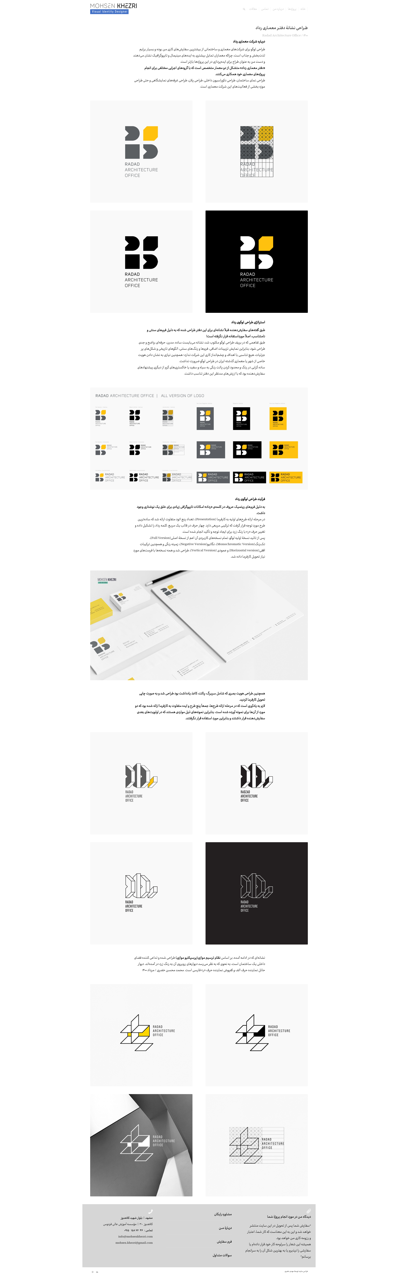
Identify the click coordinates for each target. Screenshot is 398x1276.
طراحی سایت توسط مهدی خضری (296, 1271)
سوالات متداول (222, 1255)
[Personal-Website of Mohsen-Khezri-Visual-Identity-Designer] (113, 9)
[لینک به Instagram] (92, 1272)
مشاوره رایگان (223, 1214)
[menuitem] (303, 9)
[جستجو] (244, 9)
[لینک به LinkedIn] (97, 1272)
